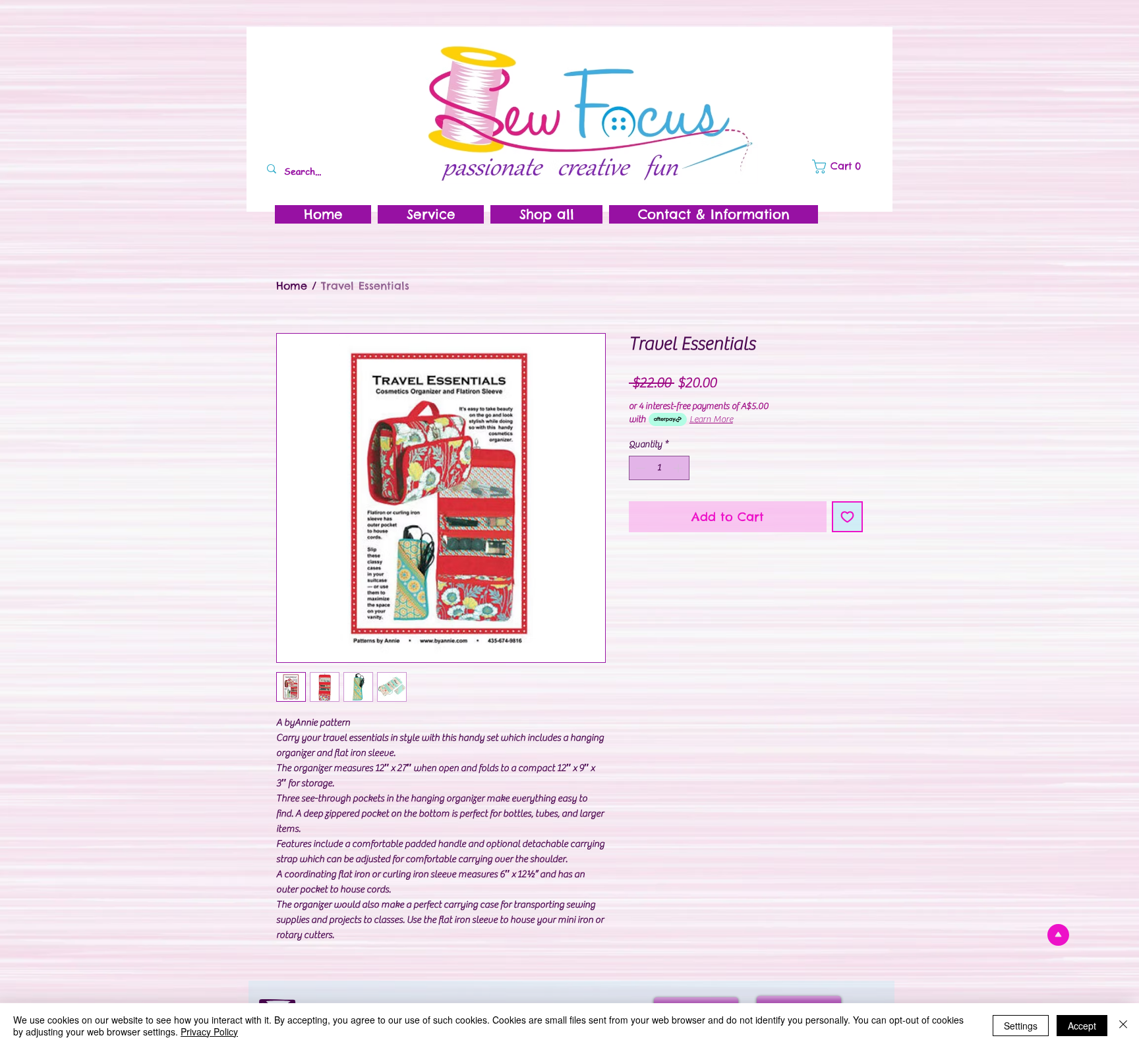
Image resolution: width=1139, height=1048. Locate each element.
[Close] (1123, 1025)
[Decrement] (639, 467)
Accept (1082, 1025)
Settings (1020, 1025)
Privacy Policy (209, 1031)
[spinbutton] (659, 467)
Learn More (711, 419)
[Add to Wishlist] (847, 516)
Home (291, 285)
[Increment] (679, 467)
